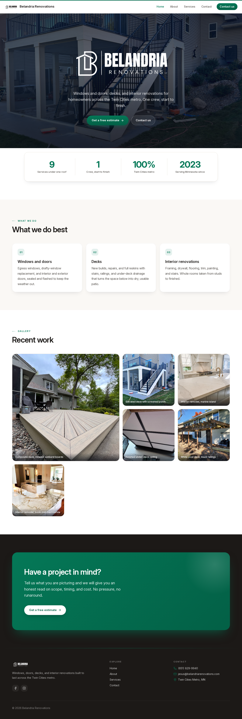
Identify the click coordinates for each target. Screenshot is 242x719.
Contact (206, 6)
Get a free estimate (105, 120)
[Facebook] (15, 688)
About (174, 6)
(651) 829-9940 (188, 668)
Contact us (227, 6)
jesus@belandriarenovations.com (199, 673)
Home (160, 6)
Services (189, 6)
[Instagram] (24, 688)
